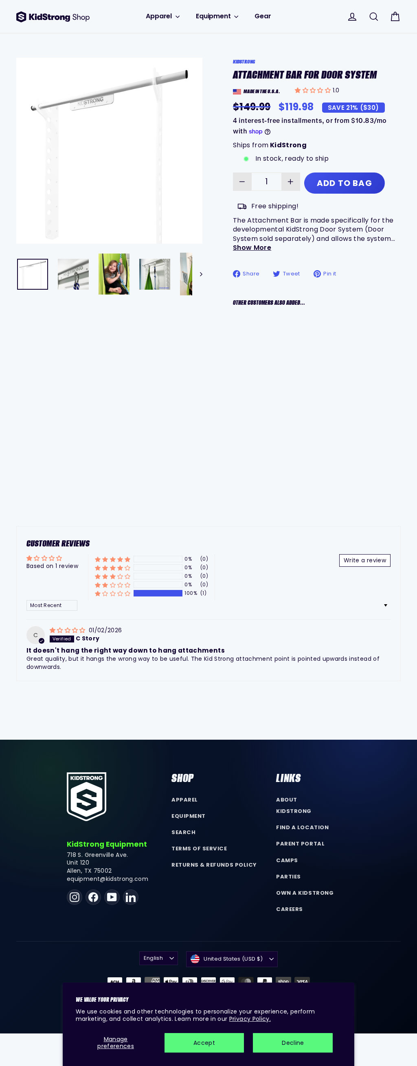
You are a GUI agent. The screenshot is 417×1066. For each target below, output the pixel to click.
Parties (288, 876)
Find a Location (302, 827)
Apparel (159, 16)
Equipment (214, 16)
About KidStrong (294, 805)
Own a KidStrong (305, 893)
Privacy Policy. (250, 1019)
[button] (313, 90)
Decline (293, 1043)
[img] (68, 630)
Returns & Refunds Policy (214, 865)
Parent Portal (300, 844)
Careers (289, 909)
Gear (263, 16)
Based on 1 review (52, 566)
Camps (287, 860)
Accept (204, 1043)
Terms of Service (199, 848)
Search (183, 832)
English (153, 958)
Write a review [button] (365, 560)
